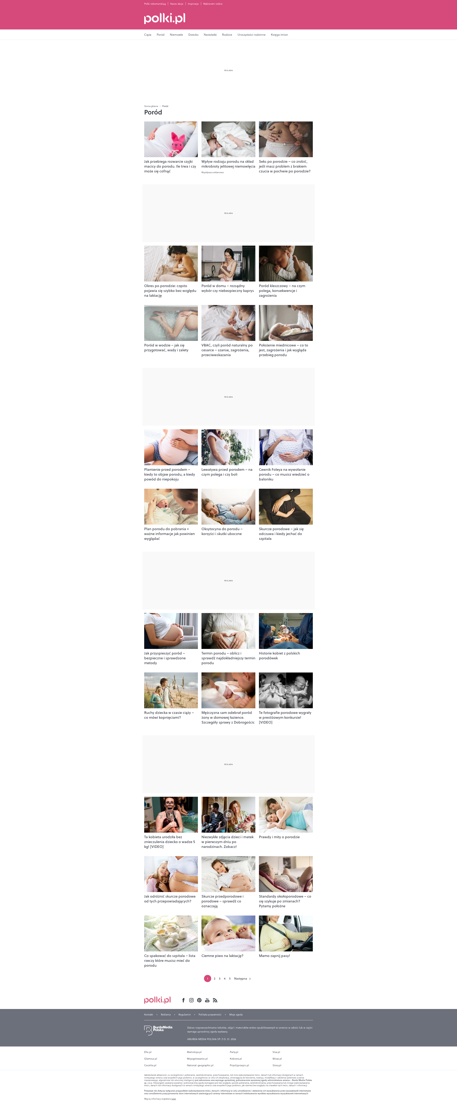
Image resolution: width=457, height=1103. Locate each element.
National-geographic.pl (200, 1065)
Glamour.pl (150, 1058)
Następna (240, 978)
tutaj (173, 1099)
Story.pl (277, 1065)
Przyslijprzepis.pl (239, 1065)
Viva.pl (276, 1052)
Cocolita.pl (150, 1065)
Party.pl (234, 1052)
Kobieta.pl (236, 1058)
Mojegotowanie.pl (197, 1058)
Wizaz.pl (277, 1058)
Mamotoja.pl (194, 1052)
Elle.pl (148, 1052)
